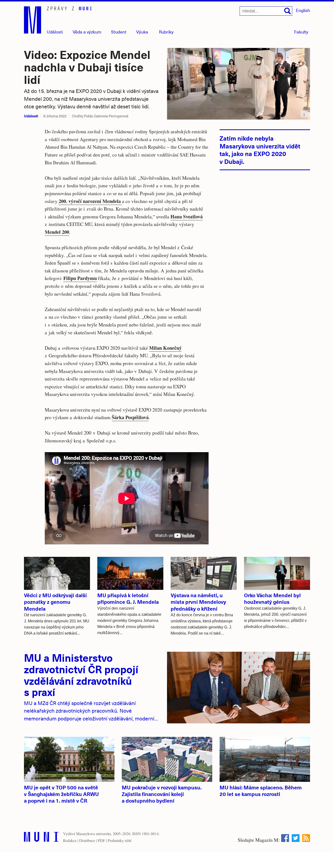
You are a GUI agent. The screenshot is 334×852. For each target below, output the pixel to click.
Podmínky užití (119, 840)
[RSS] (306, 838)
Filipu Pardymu (80, 278)
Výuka (142, 32)
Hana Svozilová (186, 216)
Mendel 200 (57, 231)
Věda (87, 32)
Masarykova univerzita (93, 833)
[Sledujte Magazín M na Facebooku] (285, 838)
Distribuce (87, 840)
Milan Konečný (165, 347)
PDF (101, 840)
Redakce (70, 840)
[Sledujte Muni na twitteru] (296, 838)
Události (55, 32)
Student (118, 32)
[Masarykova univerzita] (41, 838)
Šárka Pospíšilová (130, 417)
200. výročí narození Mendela (90, 201)
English (303, 10)
